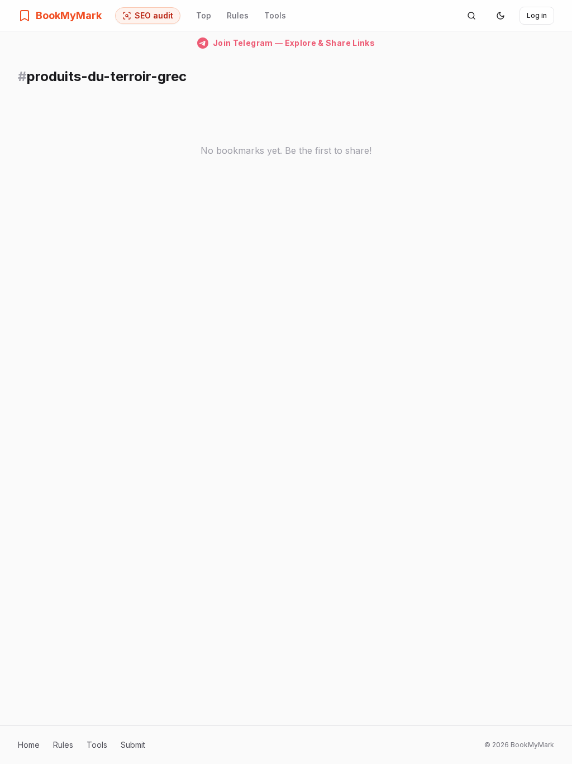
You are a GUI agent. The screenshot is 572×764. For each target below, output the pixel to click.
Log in (537, 15)
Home (29, 744)
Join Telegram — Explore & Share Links (294, 43)
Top (203, 15)
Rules (238, 15)
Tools (275, 15)
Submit (133, 744)
